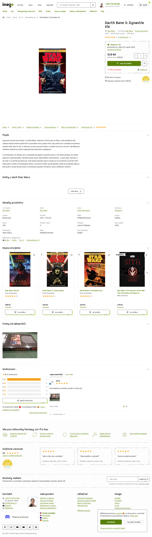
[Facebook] (4, 527)
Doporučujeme (50, 127)
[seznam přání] (144, 63)
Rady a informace (84, 503)
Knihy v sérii (16, 127)
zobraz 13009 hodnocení (12, 456)
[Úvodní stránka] (3, 17)
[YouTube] (23, 527)
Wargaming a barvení (26, 11)
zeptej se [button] (143, 70)
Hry (12, 11)
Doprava (43, 501)
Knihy (48, 11)
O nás (117, 506)
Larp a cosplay (60, 11)
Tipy (102, 11)
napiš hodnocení (26, 400)
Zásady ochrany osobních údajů (112, 528)
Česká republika (48, 513)
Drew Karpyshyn (141, 31)
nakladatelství (105, 436)
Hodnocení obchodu (122, 508)
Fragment (118, 210)
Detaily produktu (32, 127)
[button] (76, 135)
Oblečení (93, 11)
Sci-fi (21, 17)
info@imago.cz (11, 503)
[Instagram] (11, 527)
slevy (31, 5)
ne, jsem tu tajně (133, 522)
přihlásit (130, 5)
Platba (50, 501)
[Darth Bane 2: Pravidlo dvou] (94, 284)
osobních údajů (144, 484)
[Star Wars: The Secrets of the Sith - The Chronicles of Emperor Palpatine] (132, 284)
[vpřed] (147, 272)
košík (146, 4)
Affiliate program (83, 511)
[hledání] (92, 4)
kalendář (49, 5)
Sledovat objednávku (48, 508)
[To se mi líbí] (124, 406)
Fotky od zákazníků (68, 127)
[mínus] (136, 55)
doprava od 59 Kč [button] (114, 50)
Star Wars (111, 31)
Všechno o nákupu (47, 498)
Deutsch (45, 520)
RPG (40, 11)
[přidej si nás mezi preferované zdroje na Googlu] (36, 527)
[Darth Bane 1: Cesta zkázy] (57, 284)
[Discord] (17, 527)
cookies (119, 513)
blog (39, 5)
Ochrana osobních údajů (86, 501)
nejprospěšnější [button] (56, 374)
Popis (4, 127)
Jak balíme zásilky (47, 503)
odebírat (142, 479)
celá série (74, 191)
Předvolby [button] (134, 516)
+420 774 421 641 (112, 4)
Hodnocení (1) (86, 127)
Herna (117, 503)
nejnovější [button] (69, 374)
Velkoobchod (82, 506)
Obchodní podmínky (85, 498)
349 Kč (120, 57)
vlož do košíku (126, 63)
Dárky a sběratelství (78, 11)
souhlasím (111, 522)
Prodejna (118, 501)
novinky (20, 5)
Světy (4, 11)
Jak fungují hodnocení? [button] (38, 413)
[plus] (145, 55)
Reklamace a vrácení (48, 506)
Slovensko (46, 515)
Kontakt (118, 498)
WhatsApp (9, 508)
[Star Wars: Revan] (20, 284)
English (45, 518)
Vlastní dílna (104, 434)
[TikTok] (29, 527)
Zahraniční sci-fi (31, 17)
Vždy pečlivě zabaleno (138, 434)
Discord (8, 506)
